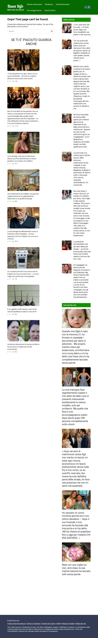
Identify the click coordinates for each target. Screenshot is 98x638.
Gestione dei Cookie (48, 624)
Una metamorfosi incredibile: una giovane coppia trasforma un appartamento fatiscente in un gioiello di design (23, 196)
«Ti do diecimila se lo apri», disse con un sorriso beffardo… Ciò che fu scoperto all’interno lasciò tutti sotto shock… (22, 76)
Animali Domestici (62, 4)
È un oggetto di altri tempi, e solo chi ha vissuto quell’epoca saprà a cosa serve (22, 310)
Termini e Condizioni (33, 624)
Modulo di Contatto (68, 624)
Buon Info (15, 6)
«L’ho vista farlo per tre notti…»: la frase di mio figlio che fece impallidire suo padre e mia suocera (81, 30)
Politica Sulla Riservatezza (16, 624)
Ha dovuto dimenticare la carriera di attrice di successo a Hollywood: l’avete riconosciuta (23, 346)
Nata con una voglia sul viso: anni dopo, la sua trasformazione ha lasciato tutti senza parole (76, 569)
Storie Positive (49, 10)
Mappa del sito (81, 624)
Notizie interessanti (34, 4)
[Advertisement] (76, 596)
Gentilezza (49, 4)
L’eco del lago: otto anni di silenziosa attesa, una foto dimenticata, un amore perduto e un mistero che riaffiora (21, 158)
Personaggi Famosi (34, 10)
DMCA (58, 624)
